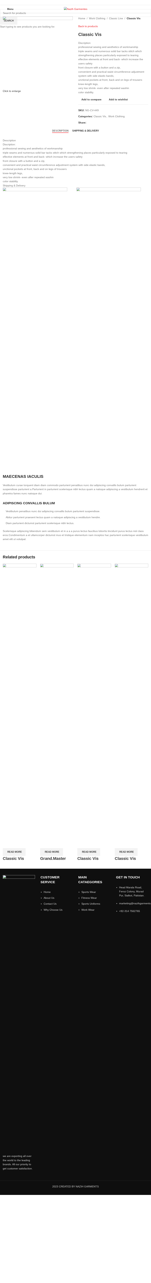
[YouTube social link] (80, 2)
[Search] (147, 9)
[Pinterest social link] (84, 2)
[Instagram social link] (75, 2)
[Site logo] (75, 8)
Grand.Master (53, 858)
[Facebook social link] (66, 2)
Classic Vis (13, 858)
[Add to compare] (7, 843)
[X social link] (71, 2)
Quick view (17, 843)
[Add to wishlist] (27, 843)
